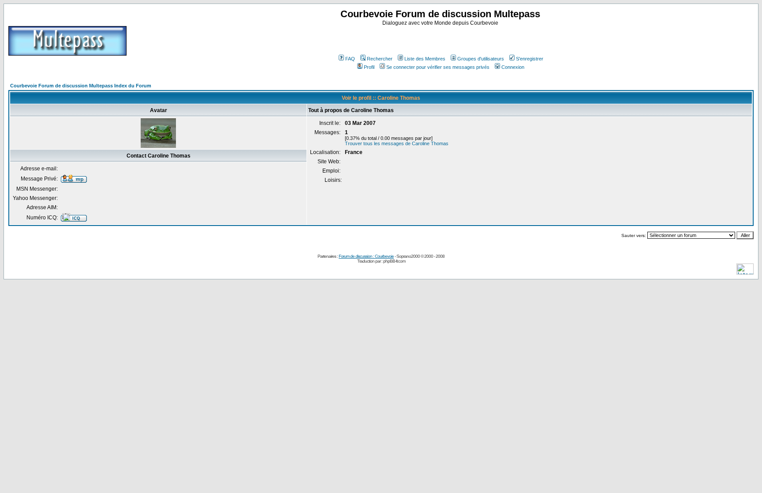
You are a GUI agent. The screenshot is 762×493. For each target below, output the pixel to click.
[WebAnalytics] (745, 272)
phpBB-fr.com (394, 261)
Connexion (512, 67)
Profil (369, 67)
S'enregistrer (529, 58)
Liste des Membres (424, 58)
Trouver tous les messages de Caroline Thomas (396, 143)
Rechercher (379, 58)
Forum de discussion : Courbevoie (366, 256)
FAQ (350, 58)
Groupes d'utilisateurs (480, 58)
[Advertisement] (441, 39)
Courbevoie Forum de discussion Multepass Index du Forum (80, 85)
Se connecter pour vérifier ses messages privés (437, 67)
